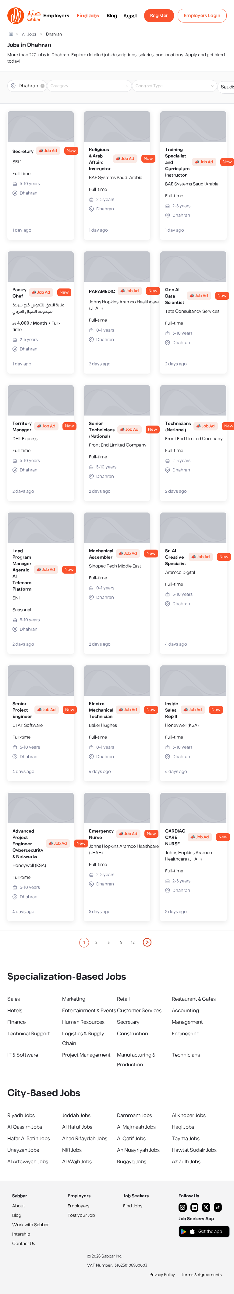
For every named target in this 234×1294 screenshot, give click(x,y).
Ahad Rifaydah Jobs (84, 1139)
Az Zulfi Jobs (186, 1162)
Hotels (14, 1011)
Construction (132, 1034)
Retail (123, 999)
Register (159, 15)
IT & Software (22, 1055)
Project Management (86, 1055)
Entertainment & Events (89, 1011)
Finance (16, 1022)
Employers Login (202, 15)
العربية (130, 16)
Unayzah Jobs (23, 1150)
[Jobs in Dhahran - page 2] (147, 942)
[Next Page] (147, 942)
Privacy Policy (162, 1275)
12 (133, 942)
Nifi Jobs (72, 1150)
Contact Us (23, 1244)
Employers (56, 16)
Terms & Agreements (201, 1275)
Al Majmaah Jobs (136, 1127)
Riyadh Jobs (21, 1116)
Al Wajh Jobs (77, 1162)
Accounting (185, 1011)
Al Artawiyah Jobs (27, 1162)
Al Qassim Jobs (24, 1127)
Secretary (128, 1022)
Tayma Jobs (186, 1139)
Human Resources (83, 1022)
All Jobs (29, 34)
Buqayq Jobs (131, 1162)
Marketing (73, 999)
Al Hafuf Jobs (77, 1127)
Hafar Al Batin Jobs (28, 1139)
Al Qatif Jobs (131, 1139)
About (18, 1206)
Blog (112, 16)
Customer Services (139, 1011)
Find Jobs (88, 16)
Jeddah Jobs (76, 1116)
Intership (21, 1234)
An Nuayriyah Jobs (138, 1150)
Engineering (186, 1034)
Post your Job (81, 1215)
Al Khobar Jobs (189, 1116)
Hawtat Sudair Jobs (194, 1150)
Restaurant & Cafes (194, 999)
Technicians (186, 1055)
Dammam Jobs (134, 1116)
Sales (13, 999)
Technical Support (28, 1034)
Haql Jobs (183, 1127)
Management (187, 1022)
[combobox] (94, 86)
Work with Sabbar (30, 1225)
